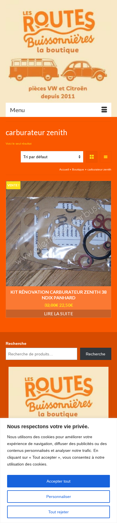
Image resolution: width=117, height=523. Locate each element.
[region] (58, 470)
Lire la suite (58, 313)
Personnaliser (58, 496)
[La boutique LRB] (58, 51)
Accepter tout (58, 481)
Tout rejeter (58, 512)
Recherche (16, 343)
